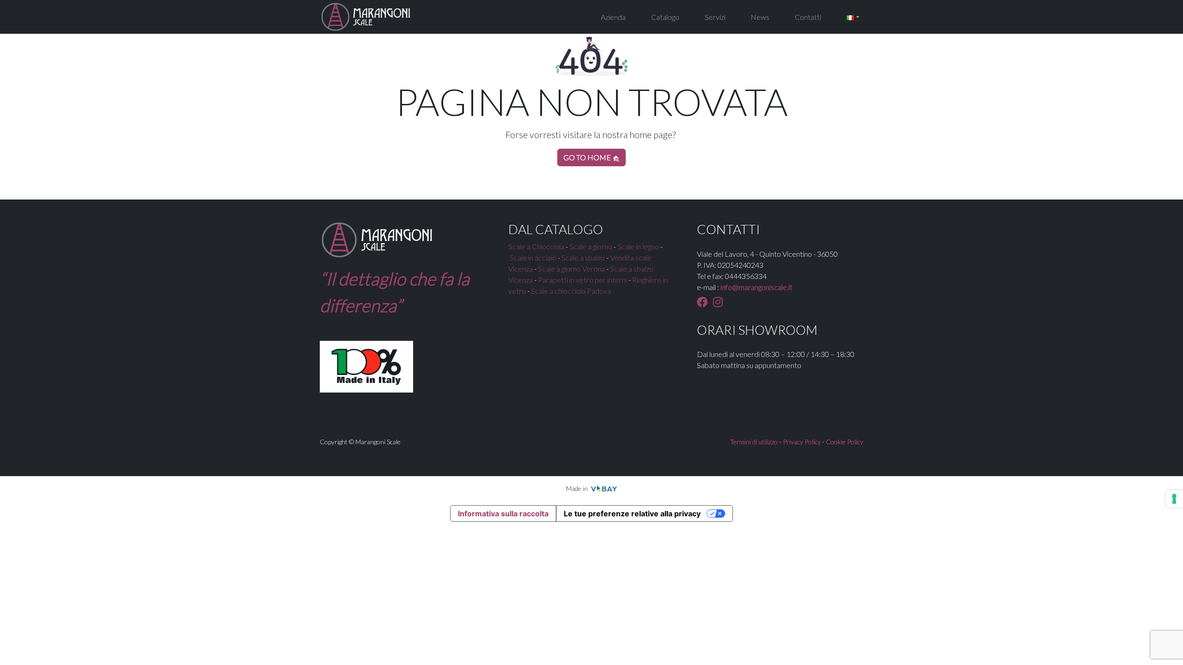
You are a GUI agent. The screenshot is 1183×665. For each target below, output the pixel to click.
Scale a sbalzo (583, 257)
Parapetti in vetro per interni (582, 279)
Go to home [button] (587, 157)
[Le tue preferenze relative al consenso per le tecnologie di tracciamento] (1174, 499)
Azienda (613, 16)
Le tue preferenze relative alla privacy (632, 513)
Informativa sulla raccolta (503, 513)
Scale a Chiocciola (536, 246)
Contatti (808, 16)
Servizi (715, 16)
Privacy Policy (802, 442)
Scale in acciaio (533, 257)
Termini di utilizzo (754, 442)
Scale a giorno (590, 246)
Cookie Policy (844, 442)
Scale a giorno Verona (571, 268)
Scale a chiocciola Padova (571, 290)
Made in (577, 488)
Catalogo (665, 16)
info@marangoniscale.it (756, 287)
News (759, 16)
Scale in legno (638, 246)
